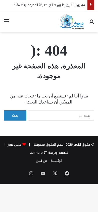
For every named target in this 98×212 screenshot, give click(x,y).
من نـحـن (41, 160)
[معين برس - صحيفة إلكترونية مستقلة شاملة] (72, 21)
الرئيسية (56, 160)
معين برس (14, 144)
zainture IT (38, 152)
